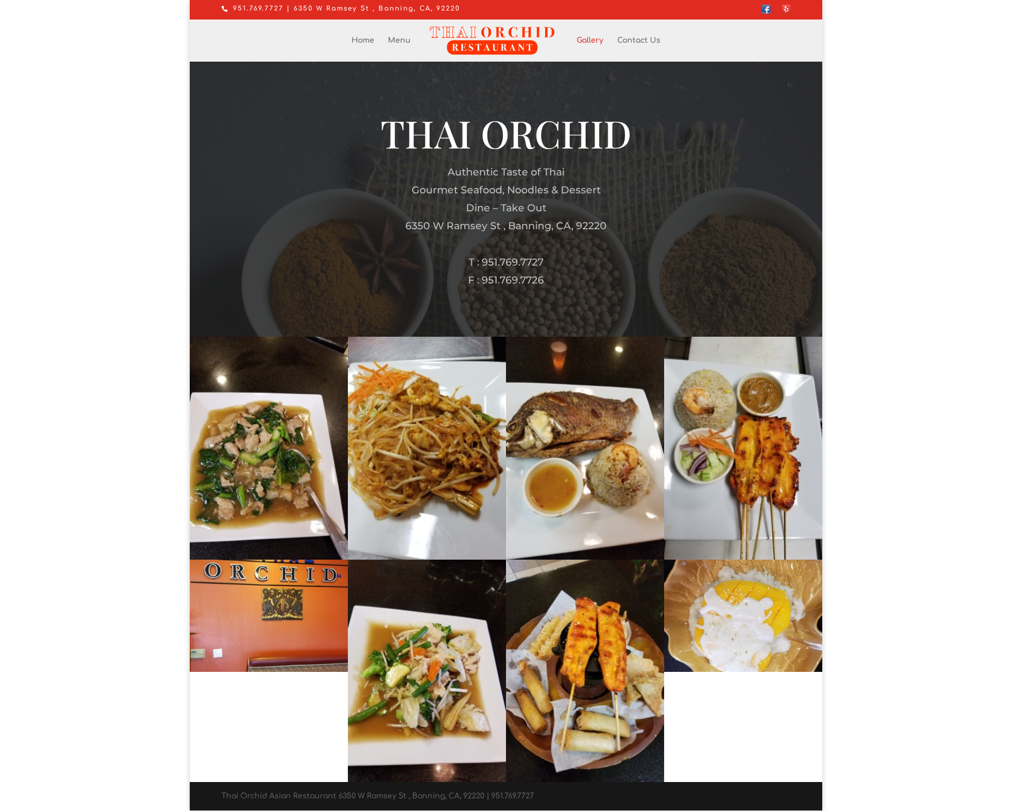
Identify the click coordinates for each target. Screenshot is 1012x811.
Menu (399, 40)
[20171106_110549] (269, 669)
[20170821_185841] (585, 557)
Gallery (590, 40)
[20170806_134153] (743, 557)
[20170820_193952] (269, 557)
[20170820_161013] (427, 780)
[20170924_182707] (585, 780)
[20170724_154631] (743, 669)
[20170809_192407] (427, 557)
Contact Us (638, 40)
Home (363, 40)
